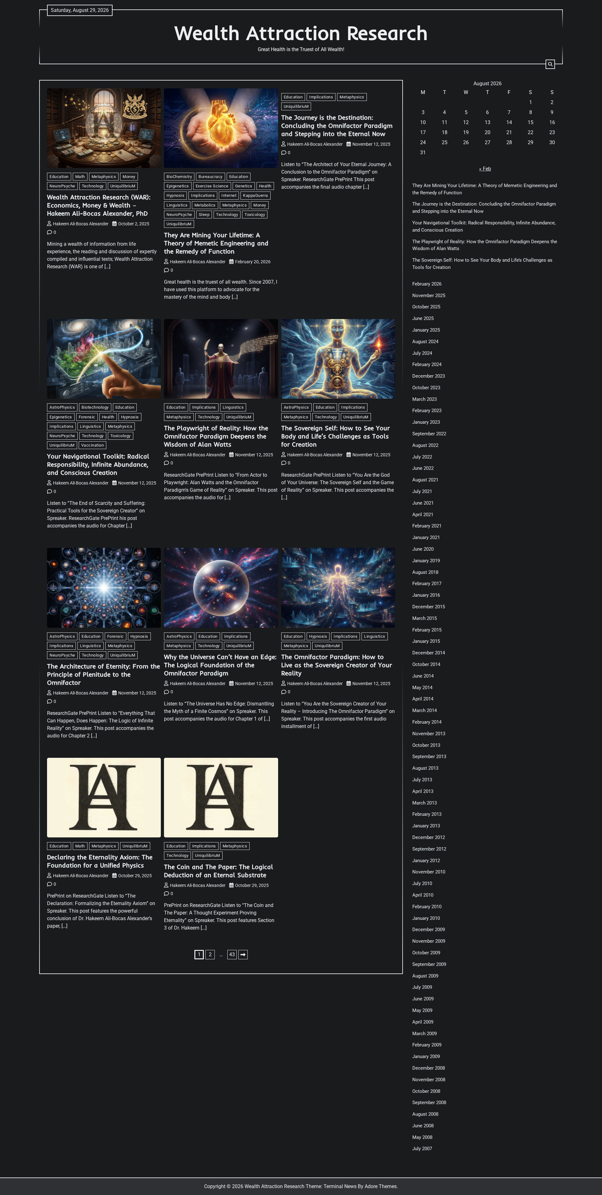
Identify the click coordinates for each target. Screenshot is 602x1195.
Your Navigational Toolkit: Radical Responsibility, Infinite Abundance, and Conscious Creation (98, 464)
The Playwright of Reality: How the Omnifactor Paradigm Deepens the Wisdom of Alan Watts (216, 436)
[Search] (550, 64)
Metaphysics (104, 176)
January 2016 (426, 595)
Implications (203, 195)
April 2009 (422, 1022)
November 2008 (428, 1079)
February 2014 (426, 722)
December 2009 (428, 929)
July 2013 (422, 780)
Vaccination (92, 445)
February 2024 (426, 364)
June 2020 (423, 549)
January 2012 (426, 860)
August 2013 (425, 768)
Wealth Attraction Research (301, 33)
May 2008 (422, 1137)
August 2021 (425, 480)
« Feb (485, 169)
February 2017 (426, 583)
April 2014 (422, 699)
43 (232, 954)
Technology (93, 186)
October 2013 (426, 745)
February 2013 (426, 814)
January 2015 (426, 641)
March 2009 (424, 1033)
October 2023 (426, 387)
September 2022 (429, 434)
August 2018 (425, 572)
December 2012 (428, 837)
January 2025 (426, 330)
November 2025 (428, 295)
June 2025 (423, 318)
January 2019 (426, 560)
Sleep (204, 214)
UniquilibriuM (122, 186)
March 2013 (424, 803)
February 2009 (426, 1045)
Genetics (243, 186)
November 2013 (428, 733)
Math (80, 176)
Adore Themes (381, 1186)
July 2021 (422, 491)
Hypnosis (175, 195)
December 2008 (428, 1068)
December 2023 (428, 376)
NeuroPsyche (62, 186)
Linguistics (177, 205)
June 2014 (423, 676)
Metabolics (205, 205)
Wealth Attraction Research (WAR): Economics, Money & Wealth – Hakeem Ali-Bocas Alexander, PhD (98, 205)
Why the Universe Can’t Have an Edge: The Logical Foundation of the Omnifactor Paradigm (220, 665)
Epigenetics (177, 186)
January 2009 (426, 1056)
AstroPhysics (62, 407)
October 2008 (426, 1091)
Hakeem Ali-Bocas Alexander (80, 223)
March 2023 (424, 399)
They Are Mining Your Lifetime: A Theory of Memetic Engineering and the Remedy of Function (216, 243)
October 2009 (426, 953)
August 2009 (425, 976)
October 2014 (426, 664)
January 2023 (426, 422)
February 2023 (426, 410)
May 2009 (422, 1010)
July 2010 (422, 883)
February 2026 (426, 284)
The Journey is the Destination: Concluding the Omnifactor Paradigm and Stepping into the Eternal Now (337, 125)
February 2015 (426, 630)
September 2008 (429, 1102)
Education (59, 176)
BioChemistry (179, 176)
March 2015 (424, 618)
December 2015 (428, 607)
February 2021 (426, 526)
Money (129, 176)
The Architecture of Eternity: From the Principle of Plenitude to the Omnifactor (103, 674)
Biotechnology (95, 407)
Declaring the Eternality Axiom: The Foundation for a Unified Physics (99, 861)
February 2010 (426, 906)
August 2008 (425, 1114)
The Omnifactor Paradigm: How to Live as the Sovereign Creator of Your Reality (336, 665)
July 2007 (422, 1148)
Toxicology (255, 214)
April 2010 (422, 895)
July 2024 (422, 353)
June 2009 (423, 999)
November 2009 (428, 941)
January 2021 (426, 537)
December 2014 (428, 653)
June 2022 (423, 468)
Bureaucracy (210, 176)
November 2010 (428, 872)
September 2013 (429, 756)
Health (265, 186)
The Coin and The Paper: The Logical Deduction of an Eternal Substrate (218, 871)
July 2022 (422, 457)
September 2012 (429, 849)
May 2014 (422, 687)
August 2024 (425, 341)
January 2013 (426, 826)
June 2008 (423, 1126)
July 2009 (422, 987)
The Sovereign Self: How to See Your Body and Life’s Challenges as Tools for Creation (335, 436)
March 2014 (424, 710)
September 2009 (429, 964)
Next (243, 954)
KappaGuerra (255, 195)
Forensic (87, 417)
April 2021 (422, 514)
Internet (228, 195)
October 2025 (426, 307)
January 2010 (426, 918)
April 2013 (422, 791)
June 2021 (423, 503)
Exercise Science (212, 186)
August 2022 (425, 445)
